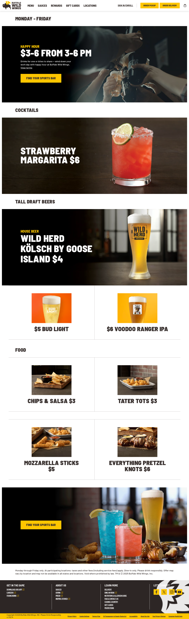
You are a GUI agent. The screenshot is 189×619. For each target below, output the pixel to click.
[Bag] (184, 5)
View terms (26, 67)
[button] (12, 5)
